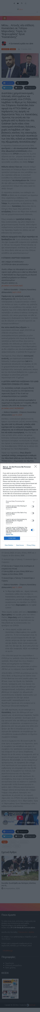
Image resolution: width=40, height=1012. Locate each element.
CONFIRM (12, 538)
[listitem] (20, 502)
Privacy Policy (31, 545)
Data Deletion (9, 545)
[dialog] (20, 506)
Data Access (20, 545)
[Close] (36, 467)
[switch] (32, 506)
